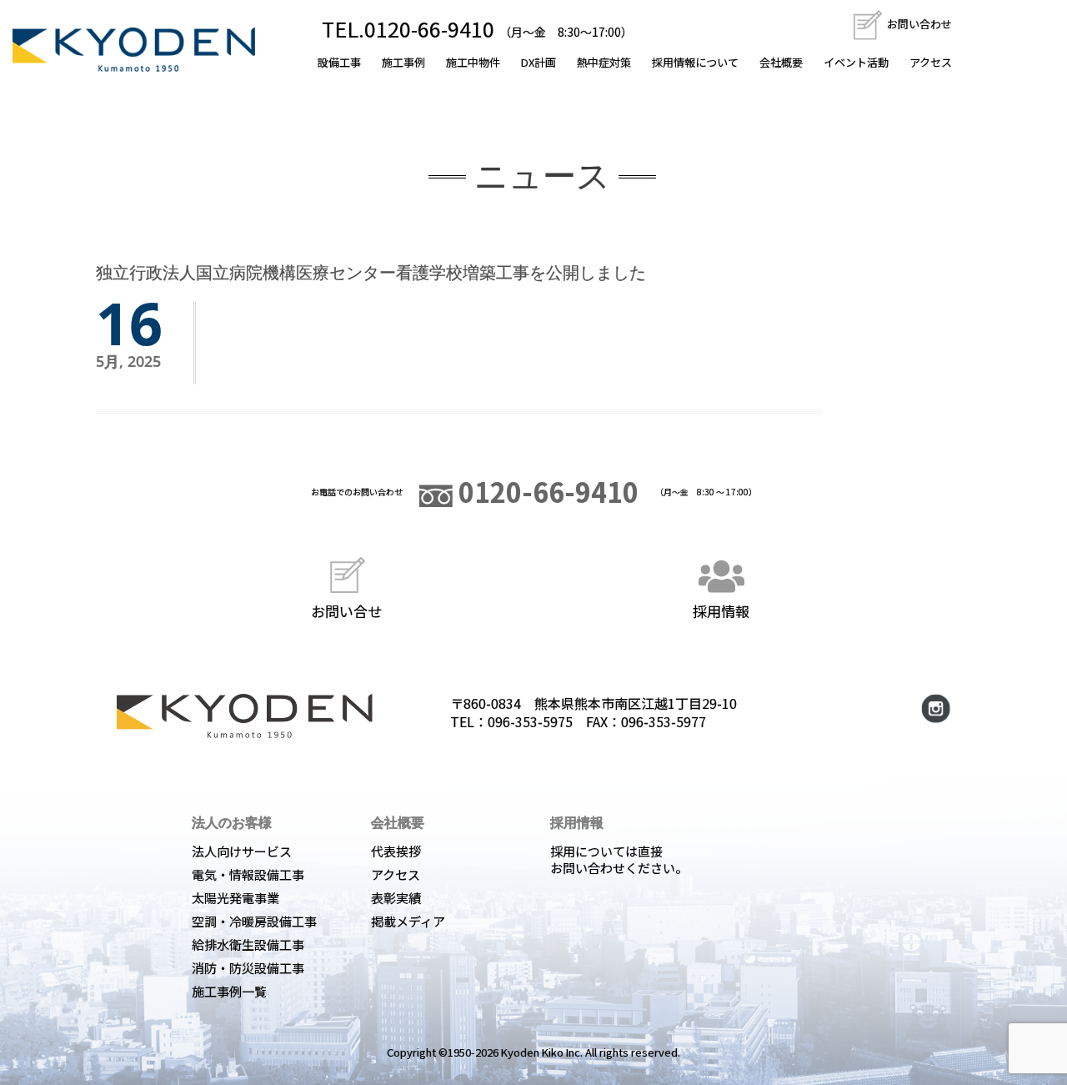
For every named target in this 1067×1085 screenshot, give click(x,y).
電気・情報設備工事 (248, 874)
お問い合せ (346, 610)
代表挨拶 (396, 851)
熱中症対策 (604, 62)
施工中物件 (473, 62)
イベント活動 (856, 62)
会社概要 (781, 62)
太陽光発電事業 (235, 898)
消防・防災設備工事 (248, 968)
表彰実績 (396, 898)
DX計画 (538, 62)
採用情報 (721, 610)
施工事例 (403, 62)
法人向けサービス (242, 851)
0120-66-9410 (546, 491)
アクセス (930, 62)
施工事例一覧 (229, 991)
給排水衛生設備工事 (248, 944)
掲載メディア (408, 921)
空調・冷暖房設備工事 (254, 921)
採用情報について (695, 62)
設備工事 (339, 62)
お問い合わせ (918, 24)
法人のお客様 (232, 822)
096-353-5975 (530, 721)
